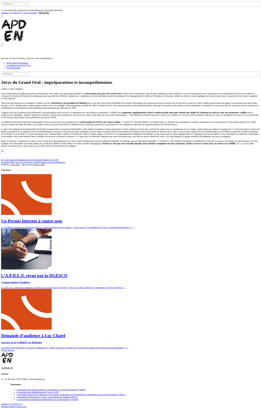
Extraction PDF (8, 162)
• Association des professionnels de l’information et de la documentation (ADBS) (51, 390)
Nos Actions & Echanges (17, 63)
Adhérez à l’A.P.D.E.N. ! (12, 13)
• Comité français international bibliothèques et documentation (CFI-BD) (47, 399)
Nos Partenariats (14, 68)
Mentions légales (8, 406)
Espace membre (30, 13)
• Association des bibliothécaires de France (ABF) (37, 392)
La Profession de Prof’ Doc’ (19, 65)
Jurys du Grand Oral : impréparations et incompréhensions (40, 162)
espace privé (21, 406)
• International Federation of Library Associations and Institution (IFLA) (47, 397)
